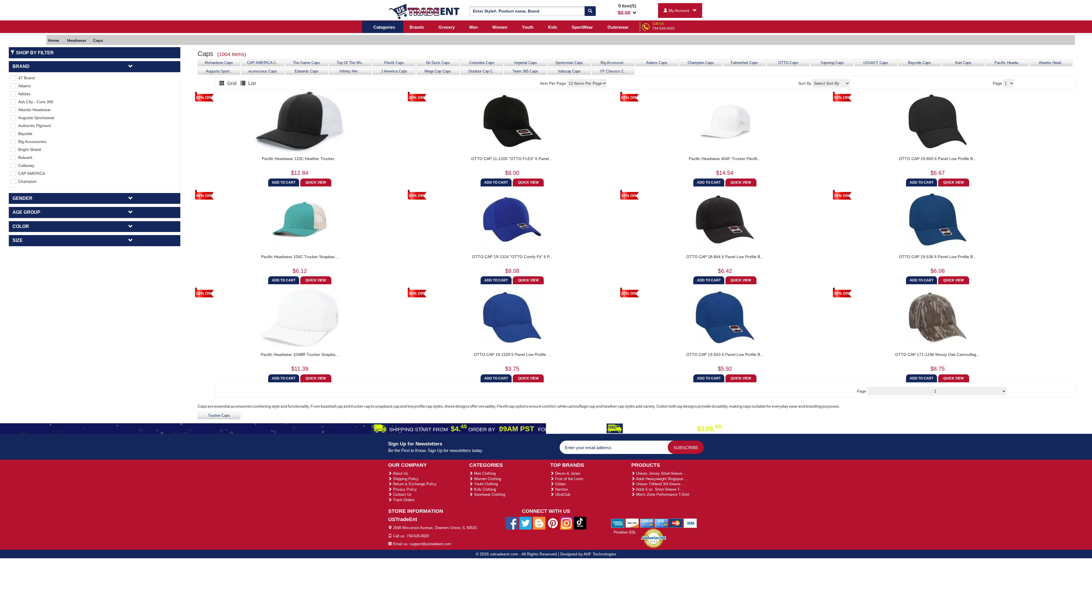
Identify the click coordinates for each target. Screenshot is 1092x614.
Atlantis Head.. (1051, 63)
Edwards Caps (306, 71)
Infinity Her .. (350, 71)
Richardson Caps (219, 63)
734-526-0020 (663, 28)
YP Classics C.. (613, 71)
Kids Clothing (484, 489)
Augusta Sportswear (35, 117)
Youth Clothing (485, 484)
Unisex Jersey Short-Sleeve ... (661, 473)
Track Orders (403, 500)
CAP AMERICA (30, 173)
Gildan (560, 484)
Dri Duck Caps (438, 63)
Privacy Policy (404, 489)
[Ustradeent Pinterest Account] (553, 523)
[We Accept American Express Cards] (617, 522)
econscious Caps (263, 71)
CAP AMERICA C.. (262, 63)
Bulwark (24, 157)
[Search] (590, 11)
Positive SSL (625, 532)
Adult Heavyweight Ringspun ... (661, 479)
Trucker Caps (219, 416)
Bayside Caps (919, 63)
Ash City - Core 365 (34, 101)
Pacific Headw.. (1007, 63)
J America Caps (394, 71)
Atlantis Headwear (33, 109)
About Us (400, 473)
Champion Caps (701, 63)
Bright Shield (28, 149)
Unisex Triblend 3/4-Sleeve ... (660, 484)
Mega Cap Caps (438, 71)
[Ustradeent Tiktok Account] (580, 523)
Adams (23, 86)
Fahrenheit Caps (744, 63)
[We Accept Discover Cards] (632, 522)
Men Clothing (484, 473)
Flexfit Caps (394, 63)
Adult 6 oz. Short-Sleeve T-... (659, 489)
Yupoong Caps (832, 63)
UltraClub (562, 494)
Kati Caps (963, 63)
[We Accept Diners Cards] (646, 522)
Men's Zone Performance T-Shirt (662, 494)
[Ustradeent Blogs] (539, 523)
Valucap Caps (569, 71)
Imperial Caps (525, 63)
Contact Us (401, 494)
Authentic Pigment (33, 125)
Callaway (25, 165)
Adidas (23, 94)
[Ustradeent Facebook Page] (512, 523)
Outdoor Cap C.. (481, 71)
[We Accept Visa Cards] (690, 522)
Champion (26, 181)
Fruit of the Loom (568, 479)
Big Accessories (31, 141)
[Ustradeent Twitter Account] (525, 523)
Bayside (24, 133)
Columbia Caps (481, 63)
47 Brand (25, 78)
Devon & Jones (567, 473)
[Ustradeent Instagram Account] (566, 523)
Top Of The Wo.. (350, 63)
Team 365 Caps (525, 71)
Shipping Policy (405, 479)
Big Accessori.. (613, 63)
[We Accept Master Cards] (675, 522)
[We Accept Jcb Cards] (661, 522)
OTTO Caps (788, 63)
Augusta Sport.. (219, 71)
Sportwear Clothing (489, 494)
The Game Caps (306, 63)
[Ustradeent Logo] (424, 11)
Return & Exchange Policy (414, 484)
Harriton (561, 489)
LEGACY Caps (875, 63)
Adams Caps (656, 63)
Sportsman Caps (569, 63)
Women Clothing (487, 479)
